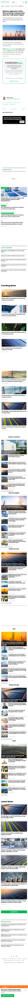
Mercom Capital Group (9, 960)
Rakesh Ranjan (10, 24)
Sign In (21, 78)
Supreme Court (5, 104)
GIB (3, 102)
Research (7, 6)
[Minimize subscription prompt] (25, 990)
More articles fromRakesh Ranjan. (13, 98)
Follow (4, 42)
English (13, 2)
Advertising (4, 958)
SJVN (19, 102)
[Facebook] (11, 956)
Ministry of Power (10, 49)
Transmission (12, 104)
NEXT (23, 109)
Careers (24, 958)
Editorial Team (12, 958)
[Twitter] (14, 956)
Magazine (20, 6)
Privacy (18, 960)
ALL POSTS (14, 109)
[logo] (4, 2)
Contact (19, 958)
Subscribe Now (7, 995)
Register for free (14, 81)
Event (12, 6)
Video (16, 6)
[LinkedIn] (16, 956)
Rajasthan (15, 102)
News (2, 6)
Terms (22, 960)
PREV (4, 109)
